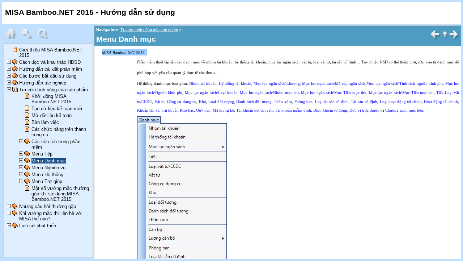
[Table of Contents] (12, 37)
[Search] (44, 37)
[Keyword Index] (28, 37)
